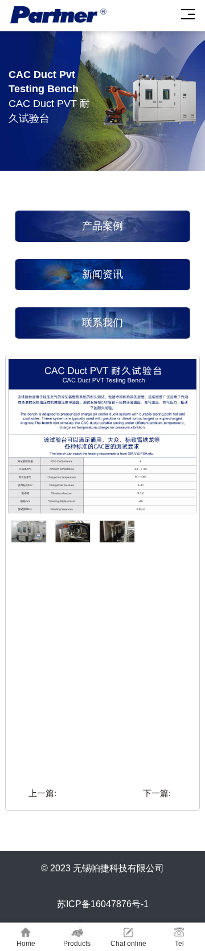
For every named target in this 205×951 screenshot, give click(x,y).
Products (77, 944)
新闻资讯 (102, 274)
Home (26, 944)
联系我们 (102, 322)
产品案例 (102, 226)
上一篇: (42, 793)
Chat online (128, 944)
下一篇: (157, 793)
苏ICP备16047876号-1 (103, 904)
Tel (179, 944)
